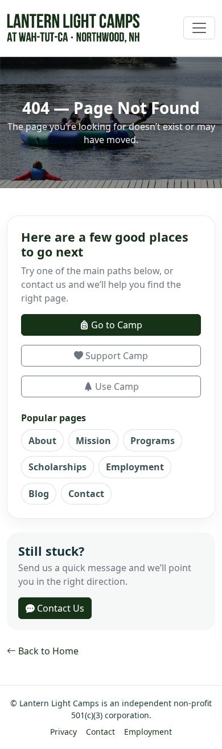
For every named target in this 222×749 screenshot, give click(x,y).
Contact (86, 493)
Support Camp (115, 355)
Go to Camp (115, 325)
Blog (38, 493)
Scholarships (57, 467)
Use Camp (116, 386)
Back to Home (47, 651)
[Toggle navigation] (199, 28)
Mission (93, 440)
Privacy (63, 731)
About (42, 440)
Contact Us (59, 608)
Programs (152, 440)
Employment (135, 467)
